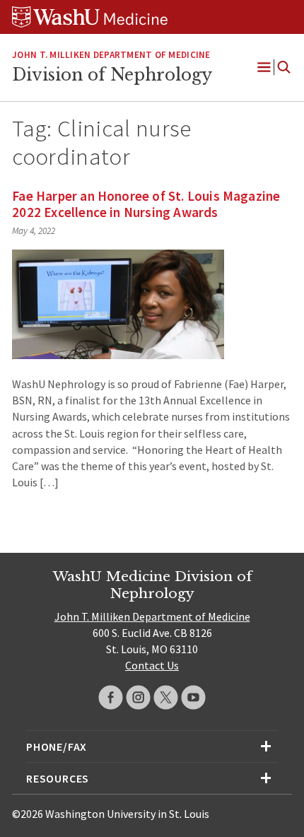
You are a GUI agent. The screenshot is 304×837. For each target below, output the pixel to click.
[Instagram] (138, 697)
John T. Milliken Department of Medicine (111, 55)
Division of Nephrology (112, 75)
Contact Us (152, 665)
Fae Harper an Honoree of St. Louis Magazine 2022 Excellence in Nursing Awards (146, 204)
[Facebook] (110, 697)
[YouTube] (193, 697)
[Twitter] (165, 697)
